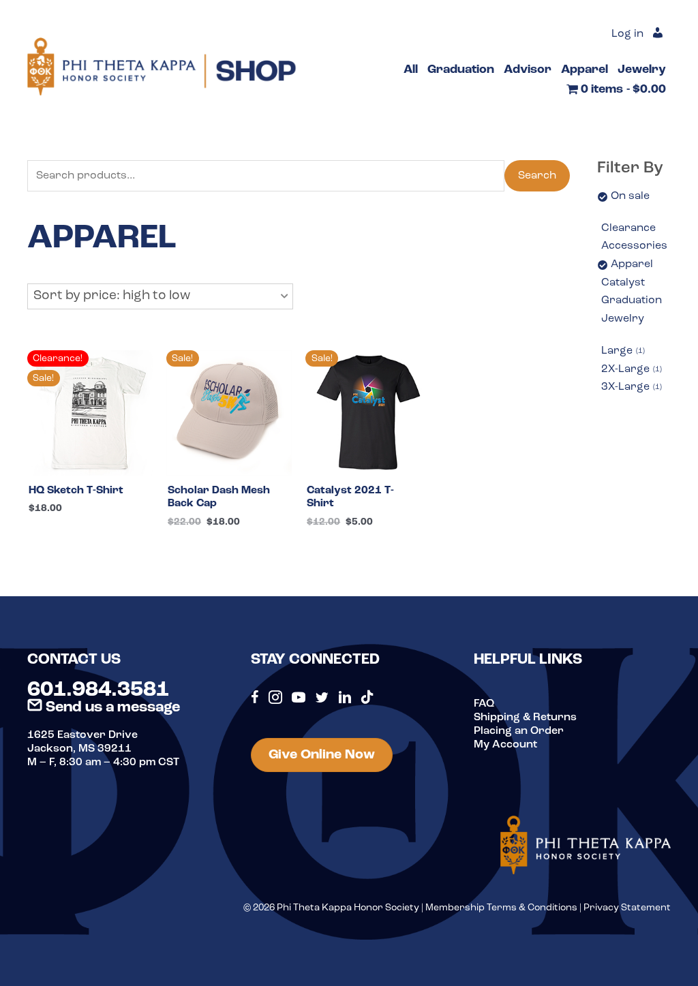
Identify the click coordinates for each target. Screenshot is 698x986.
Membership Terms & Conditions (501, 908)
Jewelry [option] (622, 318)
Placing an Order (519, 731)
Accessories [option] (634, 246)
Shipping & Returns (525, 717)
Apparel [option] (632, 264)
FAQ (484, 703)
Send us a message (111, 707)
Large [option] (622, 350)
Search (537, 175)
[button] (160, 296)
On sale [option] (630, 196)
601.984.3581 (98, 690)
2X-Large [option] (630, 369)
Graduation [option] (631, 300)
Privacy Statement (627, 908)
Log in (627, 34)
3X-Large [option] (630, 387)
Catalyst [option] (623, 282)
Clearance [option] (628, 228)
